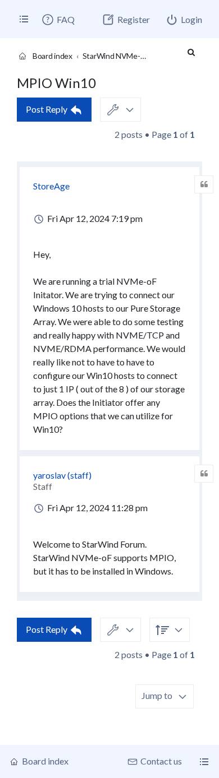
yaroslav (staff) (62, 475)
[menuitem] (58, 20)
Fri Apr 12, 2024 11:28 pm (96, 507)
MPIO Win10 (56, 83)
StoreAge (51, 185)
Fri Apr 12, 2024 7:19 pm (94, 218)
